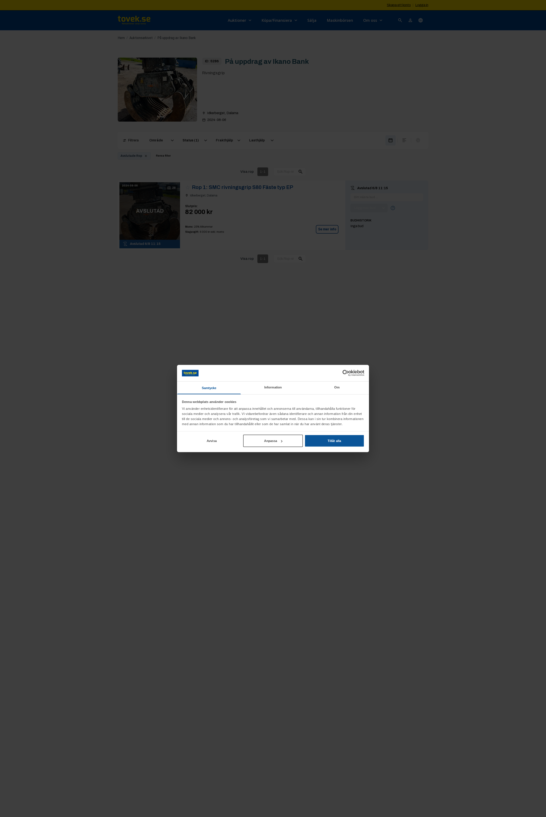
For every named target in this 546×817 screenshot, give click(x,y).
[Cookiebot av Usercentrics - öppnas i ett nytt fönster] (345, 373)
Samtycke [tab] (209, 388)
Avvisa (212, 441)
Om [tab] (337, 387)
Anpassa (270, 441)
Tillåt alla (334, 441)
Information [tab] (273, 387)
